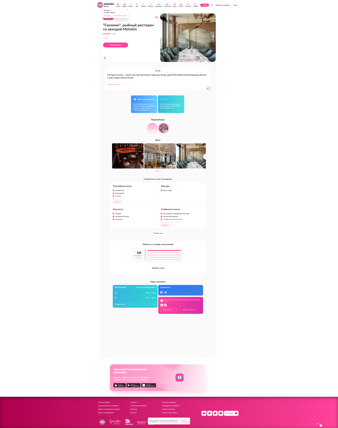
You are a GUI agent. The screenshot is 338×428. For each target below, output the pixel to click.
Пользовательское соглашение (108, 406)
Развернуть (117, 202)
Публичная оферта (104, 402)
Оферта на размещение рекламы (109, 409)
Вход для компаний (168, 402)
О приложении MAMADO (138, 406)
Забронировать (115, 45)
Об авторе (133, 409)
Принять (184, 421)
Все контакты (167, 309)
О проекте (133, 402)
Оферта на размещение (106, 412)
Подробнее (143, 110)
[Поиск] (211, 5)
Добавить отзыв (158, 268)
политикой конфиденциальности (168, 422)
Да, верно (107, 15)
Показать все (158, 233)
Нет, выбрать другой (120, 15)
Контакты (133, 412)
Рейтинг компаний (168, 409)
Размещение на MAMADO (170, 406)
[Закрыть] (127, 10)
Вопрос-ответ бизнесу (169, 412)
